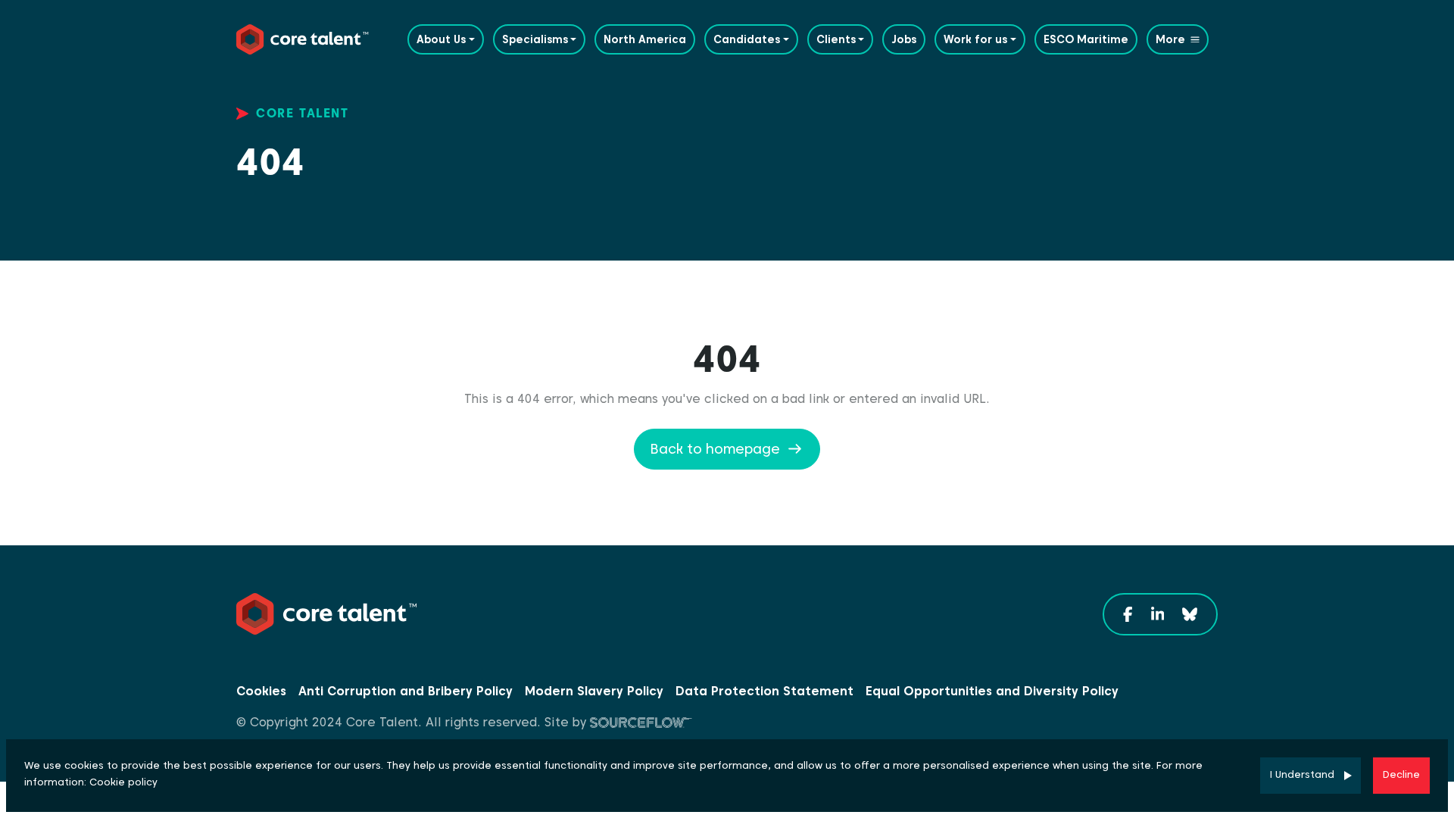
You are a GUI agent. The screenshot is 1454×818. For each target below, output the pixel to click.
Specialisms (535, 39)
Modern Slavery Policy (594, 691)
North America (645, 39)
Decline (1401, 774)
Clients (836, 39)
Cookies (261, 691)
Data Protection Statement (764, 691)
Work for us (975, 39)
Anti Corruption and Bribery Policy (405, 691)
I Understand (1302, 774)
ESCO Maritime (1086, 39)
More (1170, 39)
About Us (441, 39)
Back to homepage (715, 449)
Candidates (746, 39)
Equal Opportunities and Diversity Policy (992, 691)
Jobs (903, 39)
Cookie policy (123, 782)
